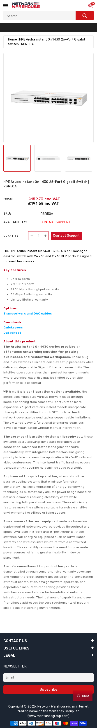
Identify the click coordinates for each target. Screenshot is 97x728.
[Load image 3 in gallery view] (78, 158)
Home (12, 39)
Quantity (10, 235)
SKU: (7, 214)
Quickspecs (13, 327)
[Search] (85, 15)
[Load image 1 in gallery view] (17, 158)
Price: (8, 198)
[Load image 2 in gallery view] (48, 158)
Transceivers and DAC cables (27, 313)
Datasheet (12, 332)
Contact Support (66, 236)
